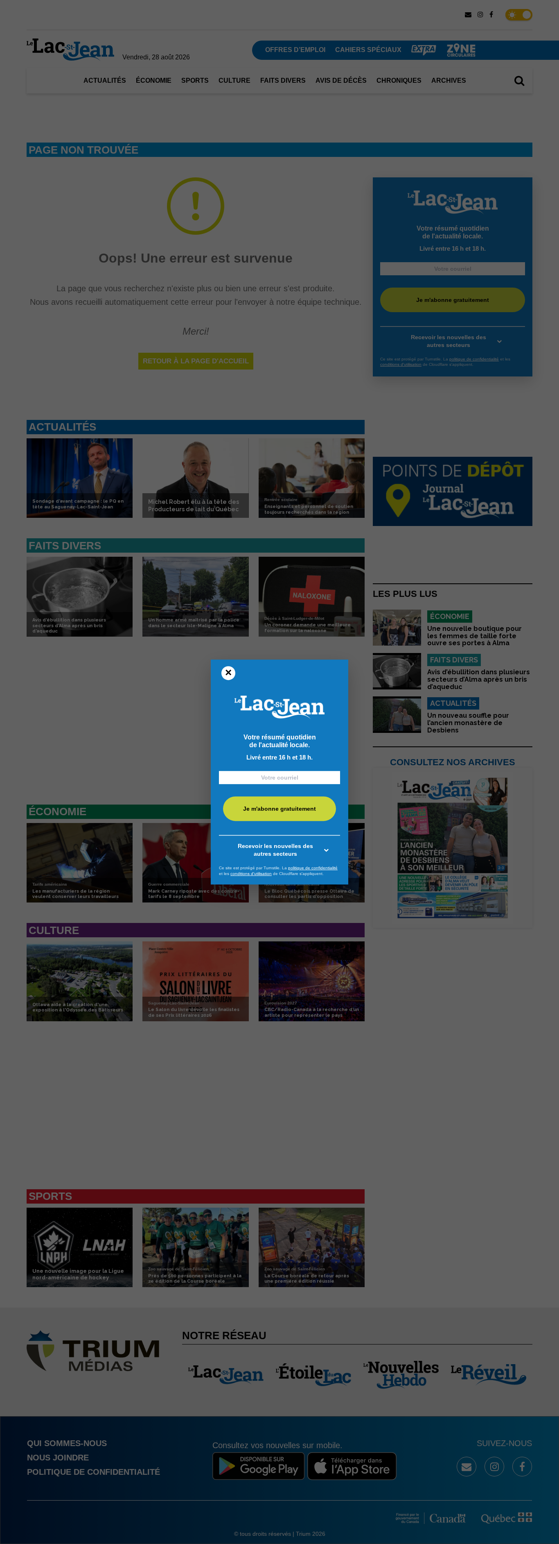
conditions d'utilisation (251, 873)
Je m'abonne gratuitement (279, 809)
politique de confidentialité (313, 868)
